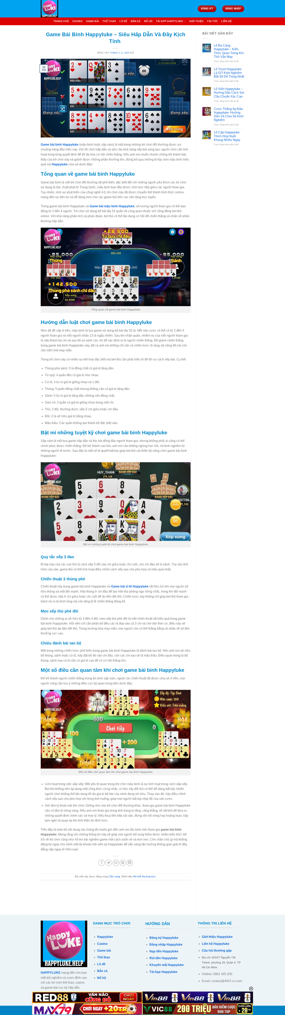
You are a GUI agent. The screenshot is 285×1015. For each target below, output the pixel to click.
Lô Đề (123, 21)
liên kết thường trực (144, 876)
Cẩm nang (114, 876)
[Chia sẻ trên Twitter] (108, 863)
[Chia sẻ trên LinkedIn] (130, 863)
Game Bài (92, 21)
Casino (77, 21)
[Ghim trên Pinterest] (123, 863)
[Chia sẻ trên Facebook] (101, 863)
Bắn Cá (136, 21)
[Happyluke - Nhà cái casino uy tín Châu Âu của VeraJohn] (60, 8)
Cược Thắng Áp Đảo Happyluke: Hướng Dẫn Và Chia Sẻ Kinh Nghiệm (229, 114)
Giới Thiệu (196, 21)
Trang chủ (61, 21)
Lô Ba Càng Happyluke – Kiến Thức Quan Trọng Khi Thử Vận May (229, 51)
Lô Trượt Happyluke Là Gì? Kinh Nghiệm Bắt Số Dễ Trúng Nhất (229, 72)
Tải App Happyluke (169, 21)
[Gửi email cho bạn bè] (116, 863)
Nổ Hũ (148, 21)
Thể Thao (109, 21)
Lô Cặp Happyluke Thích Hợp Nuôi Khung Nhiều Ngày (227, 136)
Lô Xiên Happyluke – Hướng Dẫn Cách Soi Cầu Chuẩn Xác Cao (229, 92)
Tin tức (212, 21)
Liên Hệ (226, 21)
